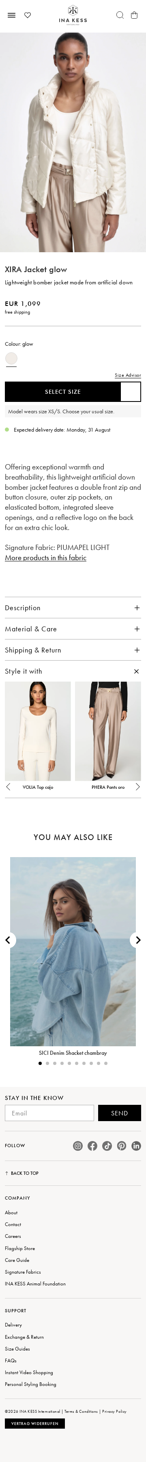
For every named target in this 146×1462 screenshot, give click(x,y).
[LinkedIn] (136, 1146)
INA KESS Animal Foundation (35, 1283)
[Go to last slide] (8, 940)
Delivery (13, 1324)
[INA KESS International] (73, 15)
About (11, 1212)
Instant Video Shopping (29, 1372)
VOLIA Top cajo (38, 787)
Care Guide (17, 1260)
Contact (13, 1224)
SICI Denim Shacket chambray (73, 1052)
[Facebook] (92, 1146)
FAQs (11, 1360)
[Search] (120, 15)
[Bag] (134, 15)
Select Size (63, 391)
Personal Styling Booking (30, 1384)
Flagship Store (20, 1248)
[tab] (40, 1063)
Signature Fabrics (23, 1271)
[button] (8, 790)
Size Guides (17, 1348)
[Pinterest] (122, 1145)
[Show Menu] (12, 15)
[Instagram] (78, 1146)
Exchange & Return (24, 1336)
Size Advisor (128, 375)
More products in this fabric (45, 557)
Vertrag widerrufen (34, 1423)
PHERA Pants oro (108, 787)
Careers (13, 1236)
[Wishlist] (27, 15)
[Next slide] (138, 940)
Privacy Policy (114, 1411)
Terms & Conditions (81, 1411)
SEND (119, 1113)
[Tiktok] (107, 1146)
